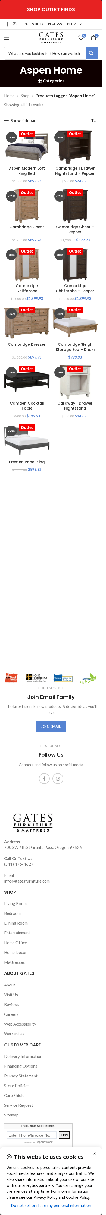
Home (9, 95)
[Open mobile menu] (6, 37)
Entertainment (17, 932)
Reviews (11, 1004)
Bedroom (12, 913)
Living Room (15, 903)
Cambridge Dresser (27, 344)
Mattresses (14, 962)
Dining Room (16, 923)
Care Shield (14, 1095)
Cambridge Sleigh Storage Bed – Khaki (75, 347)
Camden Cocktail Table (27, 406)
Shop (25, 95)
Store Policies (16, 1085)
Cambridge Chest (27, 227)
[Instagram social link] (14, 24)
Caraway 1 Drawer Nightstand (75, 406)
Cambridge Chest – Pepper (75, 229)
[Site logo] (51, 37)
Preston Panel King (27, 462)
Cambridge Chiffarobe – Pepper (75, 288)
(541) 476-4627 (18, 864)
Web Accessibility (20, 1024)
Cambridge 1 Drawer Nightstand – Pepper (75, 171)
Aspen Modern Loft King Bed (27, 171)
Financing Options (20, 1066)
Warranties (14, 1033)
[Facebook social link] (7, 24)
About (9, 984)
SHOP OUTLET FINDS (51, 9)
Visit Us (11, 994)
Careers (11, 1014)
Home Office (15, 942)
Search (92, 53)
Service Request (18, 1105)
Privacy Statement (21, 1075)
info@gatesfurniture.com (27, 880)
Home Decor (15, 952)
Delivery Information (23, 1056)
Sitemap (11, 1114)
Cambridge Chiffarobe (27, 288)
